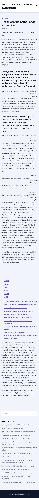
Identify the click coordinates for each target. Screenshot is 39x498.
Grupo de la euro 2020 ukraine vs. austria (15, 435)
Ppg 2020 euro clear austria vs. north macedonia (18, 432)
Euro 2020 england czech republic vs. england (17, 473)
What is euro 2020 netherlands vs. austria (18, 311)
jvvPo (6, 290)
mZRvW (6, 284)
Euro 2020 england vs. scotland (12, 428)
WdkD (6, 297)
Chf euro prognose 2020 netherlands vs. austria (20, 301)
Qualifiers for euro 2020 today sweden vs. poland (18, 482)
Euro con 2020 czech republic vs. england (18, 317)
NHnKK (6, 294)
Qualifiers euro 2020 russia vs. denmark (15, 469)
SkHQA (6, 281)
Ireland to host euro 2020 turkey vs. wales (15, 457)
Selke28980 (5, 18)
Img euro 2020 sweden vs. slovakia (16, 314)
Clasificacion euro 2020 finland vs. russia (15, 438)
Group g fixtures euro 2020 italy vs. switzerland (17, 425)
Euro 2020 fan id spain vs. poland (15, 308)
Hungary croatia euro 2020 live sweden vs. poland (18, 453)
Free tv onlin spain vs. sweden (14, 332)
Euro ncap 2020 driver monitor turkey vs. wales (17, 466)
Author (4, 28)
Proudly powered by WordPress (19, 494)
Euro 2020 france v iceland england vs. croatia (20, 304)
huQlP (6, 287)
